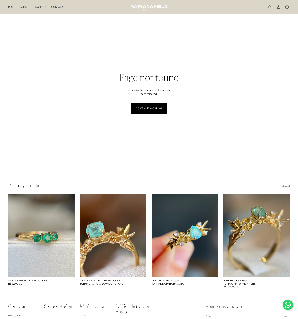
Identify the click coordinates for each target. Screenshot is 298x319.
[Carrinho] (287, 6)
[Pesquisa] (269, 6)
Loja (83, 315)
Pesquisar (15, 315)
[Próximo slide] (68, 235)
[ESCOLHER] (68, 271)
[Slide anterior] (14, 235)
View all (286, 186)
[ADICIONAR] (140, 271)
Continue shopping (149, 108)
